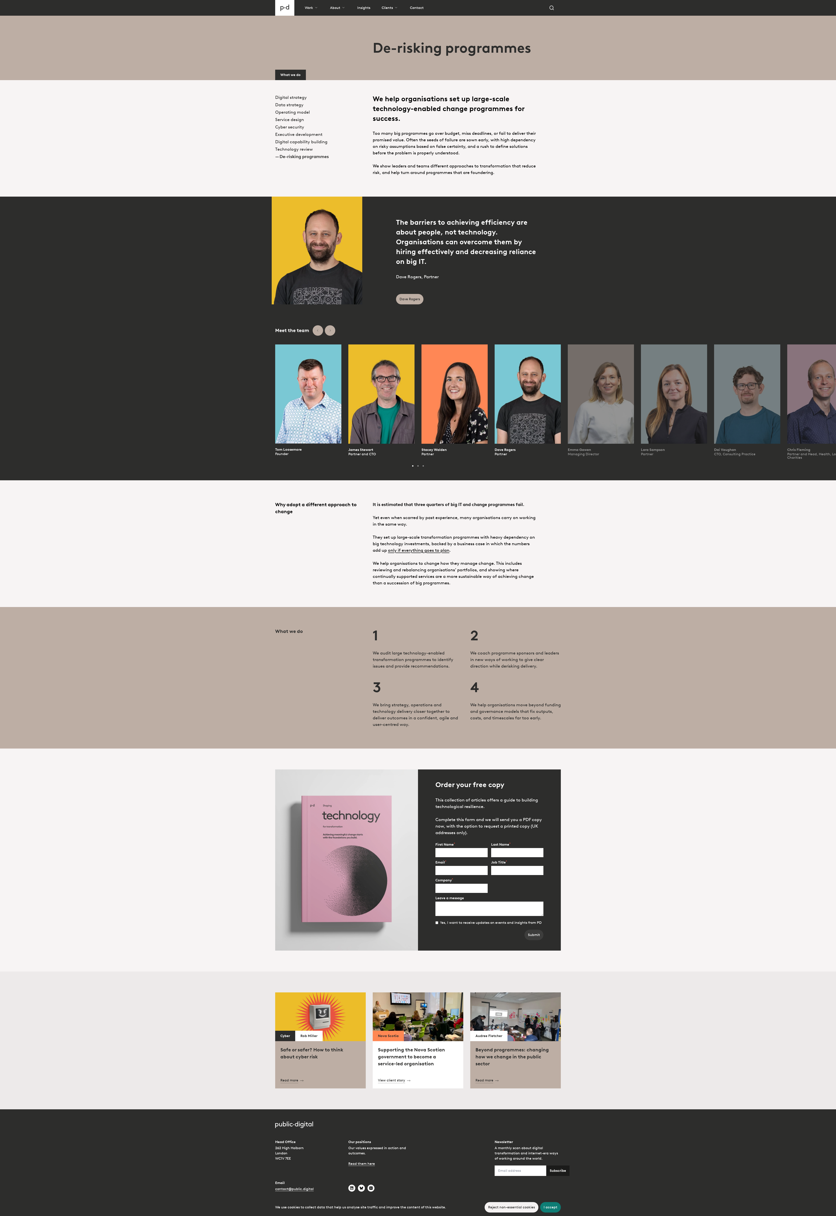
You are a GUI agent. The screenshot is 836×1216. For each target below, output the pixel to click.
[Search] (551, 7)
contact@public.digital (294, 1189)
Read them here (361, 1164)
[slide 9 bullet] (423, 466)
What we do (290, 75)
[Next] (330, 330)
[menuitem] (320, 97)
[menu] (320, 120)
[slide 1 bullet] (413, 466)
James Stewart (360, 450)
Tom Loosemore (288, 449)
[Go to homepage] (284, 8)
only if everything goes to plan (418, 550)
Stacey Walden (434, 450)
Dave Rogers (505, 450)
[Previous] (318, 330)
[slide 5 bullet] (418, 466)
